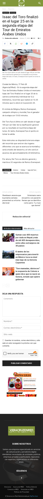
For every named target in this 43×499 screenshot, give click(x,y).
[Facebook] (4, 43)
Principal (12, 13)
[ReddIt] (21, 43)
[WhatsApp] (15, 43)
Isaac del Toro (32, 170)
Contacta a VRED (13, 489)
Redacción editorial (11, 38)
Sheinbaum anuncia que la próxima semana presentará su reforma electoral (11, 199)
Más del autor (29, 228)
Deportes (11, 9)
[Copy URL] (32, 43)
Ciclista (23, 170)
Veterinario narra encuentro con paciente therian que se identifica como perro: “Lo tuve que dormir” (31, 200)
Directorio (7, 487)
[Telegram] (26, 43)
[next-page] (7, 285)
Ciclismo (15, 170)
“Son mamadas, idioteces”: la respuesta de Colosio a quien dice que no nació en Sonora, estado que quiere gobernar (28, 274)
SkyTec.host (34, 496)
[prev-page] (3, 285)
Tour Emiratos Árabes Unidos (20, 173)
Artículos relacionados (12, 228)
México (5, 173)
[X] (10, 43)
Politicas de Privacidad (21, 492)
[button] (4, 3)
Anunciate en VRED (27, 489)
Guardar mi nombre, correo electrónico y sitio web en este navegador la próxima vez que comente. (21, 343)
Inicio (4, 9)
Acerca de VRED (18, 487)
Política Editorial (31, 487)
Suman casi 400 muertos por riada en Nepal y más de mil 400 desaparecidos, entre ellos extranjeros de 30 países (28, 240)
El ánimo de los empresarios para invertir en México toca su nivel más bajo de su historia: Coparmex (27, 257)
